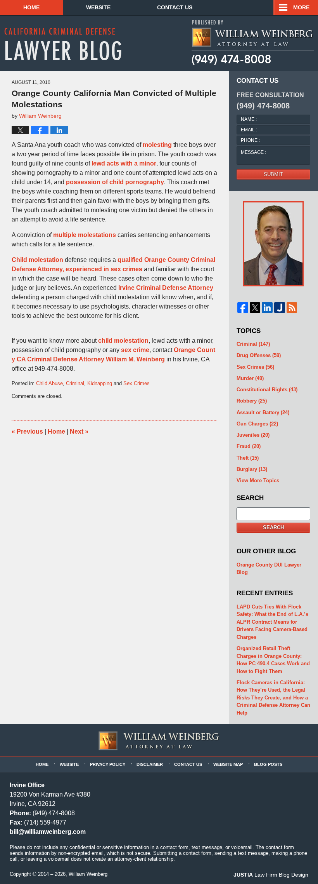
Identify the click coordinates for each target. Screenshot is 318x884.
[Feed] (292, 307)
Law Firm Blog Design (270, 875)
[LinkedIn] (267, 307)
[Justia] (279, 307)
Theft (248, 458)
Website (98, 7)
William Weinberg (88, 874)
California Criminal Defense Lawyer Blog (63, 43)
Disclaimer (150, 764)
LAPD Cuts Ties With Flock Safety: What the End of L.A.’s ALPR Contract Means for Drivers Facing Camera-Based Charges (272, 622)
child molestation (123, 340)
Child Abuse (49, 383)
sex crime (135, 350)
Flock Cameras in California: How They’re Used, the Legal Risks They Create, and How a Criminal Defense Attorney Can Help (273, 698)
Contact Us (174, 7)
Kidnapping (99, 383)
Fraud (249, 446)
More (301, 7)
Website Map (228, 764)
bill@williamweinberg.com (48, 831)
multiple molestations (84, 235)
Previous (27, 431)
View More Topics (258, 480)
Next (79, 431)
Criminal (75, 383)
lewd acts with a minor (124, 163)
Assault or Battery (263, 412)
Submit (273, 174)
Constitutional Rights (267, 389)
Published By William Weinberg (252, 42)
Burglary (252, 469)
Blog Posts (268, 764)
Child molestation (37, 259)
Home (31, 7)
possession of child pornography (115, 182)
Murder (250, 378)
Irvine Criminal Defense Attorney (165, 287)
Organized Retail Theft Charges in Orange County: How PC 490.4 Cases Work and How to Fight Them (273, 659)
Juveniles (253, 435)
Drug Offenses (259, 355)
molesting (157, 144)
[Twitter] (255, 307)
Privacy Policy (107, 764)
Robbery (252, 401)
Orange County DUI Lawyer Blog (269, 568)
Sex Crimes (136, 383)
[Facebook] (243, 307)
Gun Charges (257, 424)
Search (273, 527)
